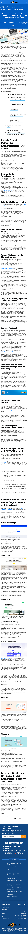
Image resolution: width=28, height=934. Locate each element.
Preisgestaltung (5, 918)
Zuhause (2, 6)
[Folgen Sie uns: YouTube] (10, 843)
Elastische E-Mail (5, 658)
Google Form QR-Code (7, 351)
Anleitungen (6, 904)
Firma (4, 912)
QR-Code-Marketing (6, 410)
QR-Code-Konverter (12, 896)
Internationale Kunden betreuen (18, 118)
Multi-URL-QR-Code (11, 867)
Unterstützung (21, 904)
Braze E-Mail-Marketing (7, 268)
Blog (7, 6)
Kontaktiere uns (5, 907)
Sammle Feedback (15, 112)
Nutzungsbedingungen (21, 916)
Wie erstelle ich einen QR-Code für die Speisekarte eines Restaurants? (14, 893)
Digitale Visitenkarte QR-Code (14, 869)
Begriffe (23, 912)
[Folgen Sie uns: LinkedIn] (6, 843)
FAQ (3, 906)
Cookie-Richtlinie (22, 920)
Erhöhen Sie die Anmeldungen (17, 97)
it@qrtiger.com (22, 906)
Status (3, 915)
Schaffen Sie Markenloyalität (17, 100)
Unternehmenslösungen (7, 916)
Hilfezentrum (5, 909)
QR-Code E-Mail (8, 190)
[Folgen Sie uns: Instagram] (14, 843)
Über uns (4, 913)
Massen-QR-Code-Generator (14, 871)
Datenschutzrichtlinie (21, 918)
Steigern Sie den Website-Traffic (18, 102)
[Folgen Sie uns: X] (21, 843)
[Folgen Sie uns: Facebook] (18, 843)
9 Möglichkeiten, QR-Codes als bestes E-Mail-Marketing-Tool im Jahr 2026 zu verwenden (11, 8)
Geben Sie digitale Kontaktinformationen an (16, 121)
